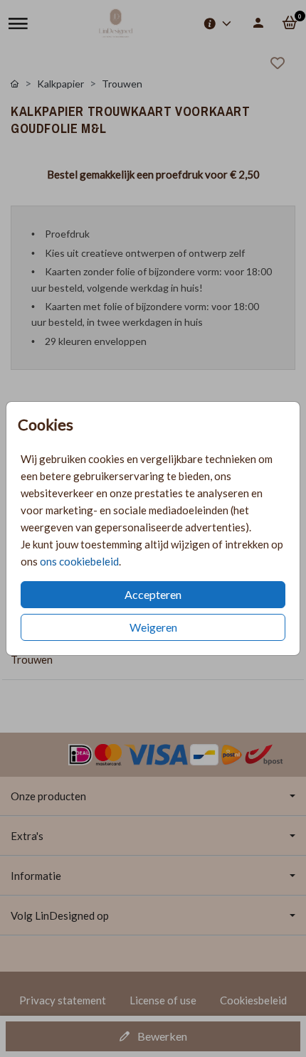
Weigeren (153, 627)
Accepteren (153, 594)
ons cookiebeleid (79, 561)
